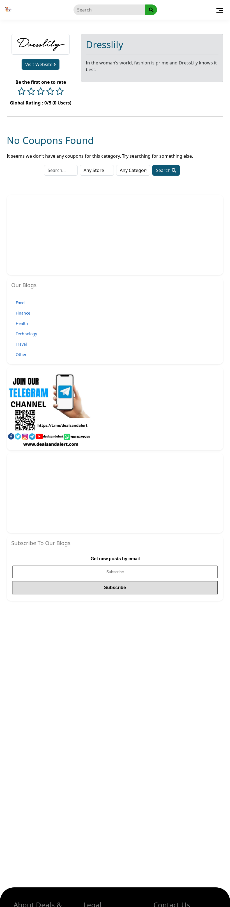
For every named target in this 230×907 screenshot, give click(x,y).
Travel (21, 344)
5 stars (60, 91)
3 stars (40, 91)
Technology (26, 333)
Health (22, 323)
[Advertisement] (60, 234)
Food (20, 302)
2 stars (31, 91)
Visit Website (39, 64)
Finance (23, 313)
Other (21, 354)
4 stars (50, 91)
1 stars (21, 91)
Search (164, 170)
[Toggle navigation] (220, 10)
